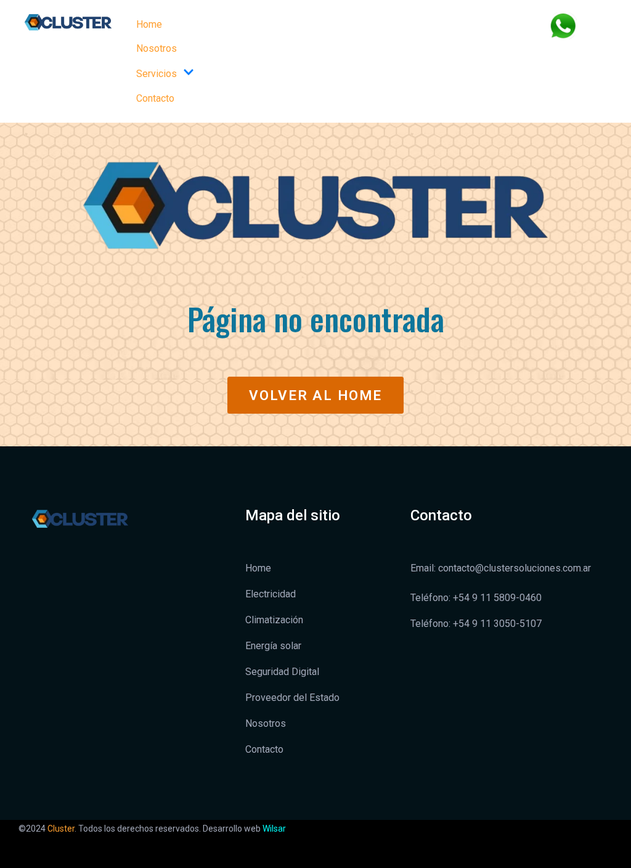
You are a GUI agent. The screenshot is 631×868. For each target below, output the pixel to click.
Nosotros (156, 48)
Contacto (155, 98)
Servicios (156, 74)
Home (149, 24)
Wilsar (274, 828)
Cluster (61, 828)
